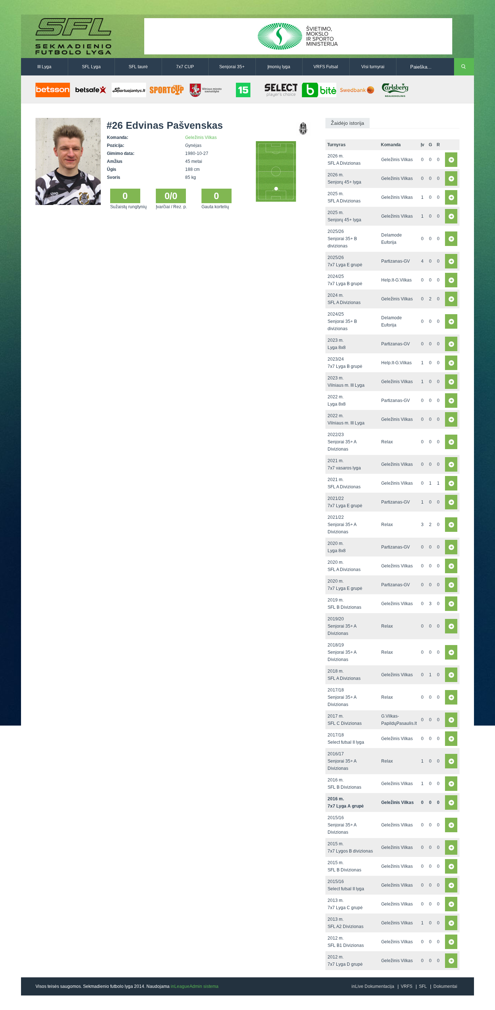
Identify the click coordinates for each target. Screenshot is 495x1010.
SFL (423, 986)
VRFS (406, 986)
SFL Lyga (91, 66)
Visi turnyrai (372, 66)
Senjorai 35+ (232, 66)
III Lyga (44, 66)
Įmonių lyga (278, 66)
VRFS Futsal (325, 66)
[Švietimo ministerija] (298, 35)
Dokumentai (445, 986)
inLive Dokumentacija (373, 986)
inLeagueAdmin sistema (195, 986)
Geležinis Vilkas (201, 137)
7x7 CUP (185, 66)
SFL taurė (138, 66)
